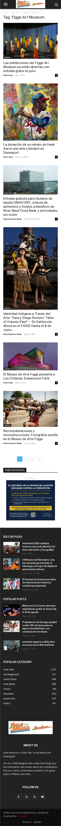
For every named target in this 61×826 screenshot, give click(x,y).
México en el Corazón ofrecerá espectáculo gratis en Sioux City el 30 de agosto (39, 608)
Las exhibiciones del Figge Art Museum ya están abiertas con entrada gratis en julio (26, 67)
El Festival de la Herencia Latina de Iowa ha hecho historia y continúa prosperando (39, 582)
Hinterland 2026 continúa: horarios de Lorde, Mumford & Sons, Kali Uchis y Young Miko (38, 546)
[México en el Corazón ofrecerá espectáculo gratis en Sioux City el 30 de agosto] (11, 610)
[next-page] (40, 459)
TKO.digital (22, 816)
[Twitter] (34, 797)
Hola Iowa (8, 75)
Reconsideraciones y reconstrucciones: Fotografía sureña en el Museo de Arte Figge (30, 435)
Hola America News (12, 219)
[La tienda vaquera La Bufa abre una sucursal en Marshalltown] (11, 646)
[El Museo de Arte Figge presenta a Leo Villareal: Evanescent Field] (30, 356)
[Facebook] (18, 797)
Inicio (5, 12)
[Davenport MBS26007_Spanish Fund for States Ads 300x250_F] (30, 519)
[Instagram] (26, 797)
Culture (7, 57)
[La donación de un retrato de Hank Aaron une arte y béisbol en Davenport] (30, 112)
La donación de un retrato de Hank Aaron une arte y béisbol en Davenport (29, 149)
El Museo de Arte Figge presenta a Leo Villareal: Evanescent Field (29, 376)
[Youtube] (42, 797)
